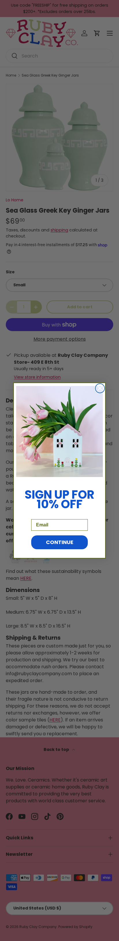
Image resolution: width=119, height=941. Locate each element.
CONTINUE (59, 542)
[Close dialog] (100, 388)
